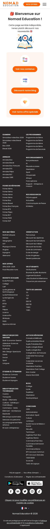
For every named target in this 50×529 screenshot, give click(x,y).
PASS (4, 321)
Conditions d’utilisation (34, 523)
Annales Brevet (8, 163)
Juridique (29, 421)
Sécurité (29, 429)
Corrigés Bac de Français (36, 353)
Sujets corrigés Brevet (34, 347)
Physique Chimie (9, 247)
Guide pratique (32, 398)
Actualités (30, 200)
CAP (4, 287)
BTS (4, 301)
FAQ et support (31, 197)
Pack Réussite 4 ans (10, 270)
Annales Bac (8, 160)
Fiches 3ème (7, 197)
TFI (27, 292)
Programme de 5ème (34, 140)
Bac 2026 (6, 146)
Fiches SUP (7, 221)
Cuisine (5, 394)
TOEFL (28, 310)
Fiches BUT (7, 215)
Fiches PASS (7, 218)
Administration (32, 412)
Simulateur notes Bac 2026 (13, 137)
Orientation (30, 169)
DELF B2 (29, 304)
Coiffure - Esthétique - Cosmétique (11, 404)
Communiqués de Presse (36, 203)
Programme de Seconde (35, 149)
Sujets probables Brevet (35, 341)
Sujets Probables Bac (34, 344)
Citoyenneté (30, 175)
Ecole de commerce (34, 249)
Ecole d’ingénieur (32, 255)
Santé (5, 354)
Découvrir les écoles (33, 247)
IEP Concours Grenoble (35, 455)
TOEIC (28, 307)
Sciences (6, 349)
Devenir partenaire (33, 258)
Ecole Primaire (8, 281)
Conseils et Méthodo (34, 338)
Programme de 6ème (34, 137)
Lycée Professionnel (10, 295)
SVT (4, 244)
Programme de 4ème (34, 143)
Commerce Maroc (33, 449)
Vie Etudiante (31, 270)
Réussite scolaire (32, 166)
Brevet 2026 (7, 149)
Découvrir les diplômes (35, 238)
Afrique (29, 178)
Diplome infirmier (9, 324)
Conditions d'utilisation (14, 477)
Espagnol (6, 252)
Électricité (6, 414)
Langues (6, 363)
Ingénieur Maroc (32, 438)
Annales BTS (7, 169)
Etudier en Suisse (9, 377)
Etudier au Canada (10, 374)
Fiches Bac (7, 200)
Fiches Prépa (7, 212)
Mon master (30, 372)
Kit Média (29, 206)
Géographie (7, 241)
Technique (30, 432)
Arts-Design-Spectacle (12, 351)
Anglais (6, 249)
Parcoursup (30, 235)
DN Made (6, 318)
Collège (6, 284)
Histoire (5, 238)
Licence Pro (7, 315)
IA (26, 163)
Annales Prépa (8, 171)
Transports (7, 397)
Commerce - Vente (10, 408)
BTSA (5, 304)
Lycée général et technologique (9, 291)
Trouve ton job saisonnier (36, 281)
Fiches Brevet (8, 203)
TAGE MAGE (30, 458)
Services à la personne (11, 420)
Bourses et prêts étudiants (36, 272)
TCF (27, 295)
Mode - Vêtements (10, 400)
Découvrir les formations (35, 241)
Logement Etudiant (33, 275)
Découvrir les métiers (34, 244)
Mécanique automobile (12, 417)
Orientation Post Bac (34, 366)
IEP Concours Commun (35, 452)
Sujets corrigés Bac (33, 350)
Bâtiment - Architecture (12, 411)
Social (5, 357)
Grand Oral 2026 (32, 375)
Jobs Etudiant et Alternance (36, 278)
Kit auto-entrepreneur (11, 428)
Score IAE (29, 461)
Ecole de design (32, 252)
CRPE (28, 409)
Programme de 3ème (34, 146)
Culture (29, 418)
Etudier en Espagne (10, 380)
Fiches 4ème (7, 194)
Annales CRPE (8, 177)
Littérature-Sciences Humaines (10, 344)
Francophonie (31, 181)
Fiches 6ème (7, 189)
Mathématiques (9, 235)
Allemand (6, 255)
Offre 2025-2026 (9, 267)
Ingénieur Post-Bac (33, 435)
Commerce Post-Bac (34, 441)
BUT (4, 306)
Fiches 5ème (7, 191)
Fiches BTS (7, 209)
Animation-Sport (32, 415)
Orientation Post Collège (35, 369)
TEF (27, 298)
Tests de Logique (32, 464)
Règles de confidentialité (35, 477)
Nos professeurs (32, 160)
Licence (5, 312)
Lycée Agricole (8, 298)
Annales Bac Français (11, 166)
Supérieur (29, 392)
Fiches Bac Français (10, 206)
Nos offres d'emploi (31, 473)
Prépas (5, 309)
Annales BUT (7, 174)
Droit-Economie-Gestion (12, 340)
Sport (28, 172)
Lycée (28, 389)
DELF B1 (28, 301)
